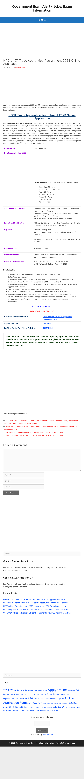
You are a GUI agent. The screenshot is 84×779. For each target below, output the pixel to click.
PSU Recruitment (30, 423)
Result (71, 702)
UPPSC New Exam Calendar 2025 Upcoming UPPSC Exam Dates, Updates (36, 606)
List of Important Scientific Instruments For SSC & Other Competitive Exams (36, 609)
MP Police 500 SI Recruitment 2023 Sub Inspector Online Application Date (34, 432)
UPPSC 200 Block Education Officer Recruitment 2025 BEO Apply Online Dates (37, 613)
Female (63, 694)
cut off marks (31, 694)
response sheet (63, 703)
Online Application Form (68, 426)
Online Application (59, 699)
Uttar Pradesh (41, 710)
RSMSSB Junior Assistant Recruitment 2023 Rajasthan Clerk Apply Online (34, 435)
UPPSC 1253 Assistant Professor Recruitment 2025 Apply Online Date (34, 599)
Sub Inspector (48, 707)
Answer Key (31, 690)
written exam (53, 710)
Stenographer (38, 707)
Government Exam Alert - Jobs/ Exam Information (42, 8)
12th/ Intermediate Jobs (44, 421)
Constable (18, 694)
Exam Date (43, 694)
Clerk (12, 694)
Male (21, 699)
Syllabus (57, 706)
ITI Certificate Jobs (15, 423)
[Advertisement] (42, 42)
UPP (67, 707)
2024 (6, 690)
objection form (47, 699)
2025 (12, 690)
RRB (76, 703)
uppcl (71, 707)
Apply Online (11, 426)
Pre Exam (41, 703)
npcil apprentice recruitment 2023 (44, 426)
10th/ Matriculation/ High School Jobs (20, 421)
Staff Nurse (29, 707)
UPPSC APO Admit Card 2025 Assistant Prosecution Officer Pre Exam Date (36, 603)
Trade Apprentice (10, 429)
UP (63, 706)
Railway (47, 703)
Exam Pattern (53, 694)
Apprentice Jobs (61, 421)
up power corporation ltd (11, 710)
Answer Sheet (42, 690)
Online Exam (32, 703)
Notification (37, 699)
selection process (12, 707)
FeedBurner (48, 734)
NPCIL (28, 426)
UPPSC (24, 710)
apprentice (20, 426)
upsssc (30, 710)
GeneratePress (69, 743)
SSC (23, 707)
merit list (28, 698)
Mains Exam (14, 699)
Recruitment (54, 703)
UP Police (76, 707)
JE (68, 694)
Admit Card (20, 690)
